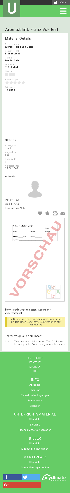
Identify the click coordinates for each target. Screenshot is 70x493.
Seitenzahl (10, 87)
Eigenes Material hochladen (35, 430)
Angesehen (10, 152)
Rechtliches (35, 400)
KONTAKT (35, 362)
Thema (8, 58)
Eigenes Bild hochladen (35, 448)
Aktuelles (34, 384)
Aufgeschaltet (12, 166)
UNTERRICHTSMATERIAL (35, 414)
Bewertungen (11, 79)
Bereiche (35, 424)
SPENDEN (35, 366)
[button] (12, 477)
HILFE (35, 371)
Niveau (8, 71)
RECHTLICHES (35, 358)
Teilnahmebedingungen (35, 395)
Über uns (35, 390)
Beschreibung (12, 44)
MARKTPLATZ (35, 457)
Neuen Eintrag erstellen (35, 467)
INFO (35, 380)
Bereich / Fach (12, 51)
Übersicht (35, 419)
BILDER (35, 438)
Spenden (35, 405)
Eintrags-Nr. (11, 145)
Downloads (10, 159)
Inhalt (8, 341)
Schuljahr (10, 64)
